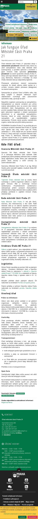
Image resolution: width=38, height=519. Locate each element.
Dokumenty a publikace (29, 31)
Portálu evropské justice (26, 283)
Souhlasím (22, 517)
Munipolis (10, 490)
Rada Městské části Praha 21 (12, 202)
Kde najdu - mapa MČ (23, 28)
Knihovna (34, 28)
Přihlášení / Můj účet (14, 505)
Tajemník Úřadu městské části (12, 180)
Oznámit (34, 38)
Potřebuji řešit (31, 7)
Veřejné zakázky (9, 28)
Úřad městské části (7, 395)
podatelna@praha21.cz (19, 431)
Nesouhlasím (32, 517)
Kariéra (26, 35)
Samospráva (20, 393)
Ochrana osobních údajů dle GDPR (13, 502)
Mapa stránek (30, 502)
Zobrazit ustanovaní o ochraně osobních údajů (20, 514)
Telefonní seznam (14, 31)
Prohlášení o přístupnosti (11, 499)
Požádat (11, 35)
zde (30, 259)
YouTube (26, 483)
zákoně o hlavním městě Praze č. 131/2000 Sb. (19, 272)
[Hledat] (35, 1)
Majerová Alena (6, 402)
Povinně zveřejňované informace (16, 24)
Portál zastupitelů (27, 505)
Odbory (4, 249)
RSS (26, 490)
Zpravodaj (34, 35)
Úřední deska (33, 24)
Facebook (10, 483)
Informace (6, 43)
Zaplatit (20, 35)
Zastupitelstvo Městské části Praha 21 (15, 228)
